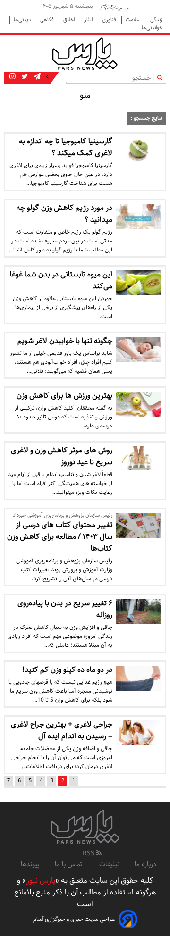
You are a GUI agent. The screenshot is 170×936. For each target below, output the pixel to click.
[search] (161, 77)
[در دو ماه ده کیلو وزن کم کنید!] (138, 678)
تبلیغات (109, 864)
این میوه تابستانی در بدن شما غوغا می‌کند (61, 280)
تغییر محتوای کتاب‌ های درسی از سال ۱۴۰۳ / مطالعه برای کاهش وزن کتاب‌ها (59, 536)
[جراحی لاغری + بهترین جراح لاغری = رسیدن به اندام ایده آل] (138, 732)
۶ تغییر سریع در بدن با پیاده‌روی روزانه (64, 609)
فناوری (110, 20)
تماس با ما (69, 864)
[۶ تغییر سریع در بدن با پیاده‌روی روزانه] (138, 611)
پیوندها (30, 864)
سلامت (134, 20)
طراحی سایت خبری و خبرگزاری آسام (74, 919)
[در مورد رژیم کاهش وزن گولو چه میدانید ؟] (138, 216)
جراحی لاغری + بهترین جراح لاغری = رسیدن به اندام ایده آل (61, 730)
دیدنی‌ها (23, 20)
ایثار (89, 20)
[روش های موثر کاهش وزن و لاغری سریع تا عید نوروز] (138, 458)
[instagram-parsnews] (12, 77)
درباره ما (145, 864)
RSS (89, 853)
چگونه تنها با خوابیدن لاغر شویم (64, 341)
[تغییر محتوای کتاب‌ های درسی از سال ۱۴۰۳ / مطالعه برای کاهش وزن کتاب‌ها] (138, 525)
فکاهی (47, 20)
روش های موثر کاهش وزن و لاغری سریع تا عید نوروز (61, 456)
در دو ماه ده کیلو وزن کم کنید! (67, 670)
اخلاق (69, 20)
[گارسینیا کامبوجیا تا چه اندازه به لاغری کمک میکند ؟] (138, 149)
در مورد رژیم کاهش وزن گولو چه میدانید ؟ (64, 214)
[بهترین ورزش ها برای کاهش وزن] (138, 404)
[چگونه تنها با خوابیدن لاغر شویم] (138, 349)
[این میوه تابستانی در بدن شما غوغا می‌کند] (138, 282)
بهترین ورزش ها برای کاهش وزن (64, 395)
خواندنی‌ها (152, 28)
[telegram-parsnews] (36, 77)
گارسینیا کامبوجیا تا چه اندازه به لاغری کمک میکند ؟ (65, 147)
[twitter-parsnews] (23, 77)
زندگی (156, 20)
